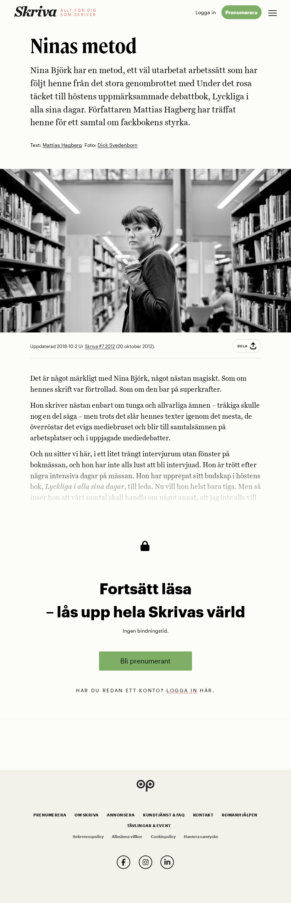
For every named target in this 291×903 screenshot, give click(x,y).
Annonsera (121, 815)
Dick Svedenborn (117, 145)
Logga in (206, 12)
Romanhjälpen (240, 815)
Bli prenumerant (145, 661)
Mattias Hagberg (62, 145)
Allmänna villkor (127, 837)
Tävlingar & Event (149, 826)
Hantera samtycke (201, 837)
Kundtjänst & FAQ (164, 815)
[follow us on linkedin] (167, 862)
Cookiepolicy (163, 837)
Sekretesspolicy (88, 837)
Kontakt (203, 815)
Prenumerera (241, 12)
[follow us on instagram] (145, 862)
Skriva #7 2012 (100, 346)
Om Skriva (87, 815)
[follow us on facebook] (123, 862)
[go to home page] (35, 11)
